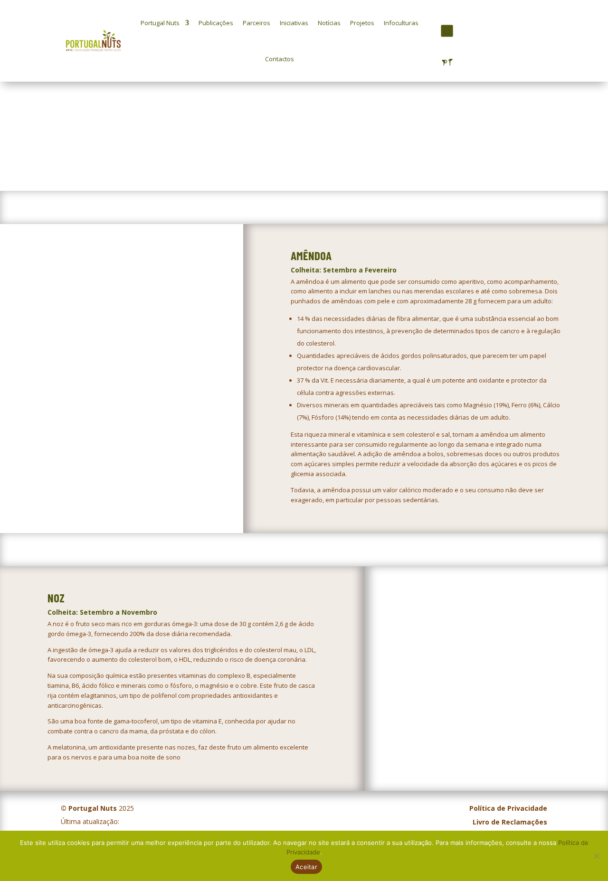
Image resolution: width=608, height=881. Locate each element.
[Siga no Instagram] (447, 31)
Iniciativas (294, 23)
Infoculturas (401, 23)
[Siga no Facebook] (430, 31)
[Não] (596, 856)
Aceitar (306, 867)
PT (445, 62)
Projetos (362, 23)
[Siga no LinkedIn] (462, 31)
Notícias (329, 23)
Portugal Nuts (160, 23)
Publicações (216, 23)
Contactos (279, 59)
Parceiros (256, 23)
